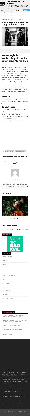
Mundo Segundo (9, 151)
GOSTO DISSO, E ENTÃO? (9, 275)
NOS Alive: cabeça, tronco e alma (12, 325)
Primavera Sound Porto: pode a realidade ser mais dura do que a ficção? (15, 321)
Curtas (5, 260)
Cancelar (17, 10)
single (24, 151)
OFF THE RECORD (7, 290)
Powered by (2, 10)
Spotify (5, 302)
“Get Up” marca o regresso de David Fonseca (15, 162)
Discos (5, 264)
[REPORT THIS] (6, 51)
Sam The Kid (18, 151)
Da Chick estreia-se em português (11, 218)
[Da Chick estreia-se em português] (15, 206)
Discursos (6, 268)
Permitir (26, 10)
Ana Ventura (20, 19)
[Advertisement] (15, 137)
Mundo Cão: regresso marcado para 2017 (13, 121)
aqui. (24, 91)
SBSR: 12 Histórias (8, 298)
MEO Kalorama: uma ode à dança (12, 329)
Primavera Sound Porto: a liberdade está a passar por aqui (15, 333)
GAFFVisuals (16, 411)
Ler (3, 279)
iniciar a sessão (9, 229)
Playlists (5, 294)
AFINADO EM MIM (7, 256)
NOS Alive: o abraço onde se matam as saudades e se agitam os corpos (14, 316)
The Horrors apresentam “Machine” (12, 114)
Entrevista (6, 271)
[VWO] (6, 10)
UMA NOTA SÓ (6, 305)
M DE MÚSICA (6, 283)
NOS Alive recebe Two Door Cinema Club (15, 155)
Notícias (4, 19)
